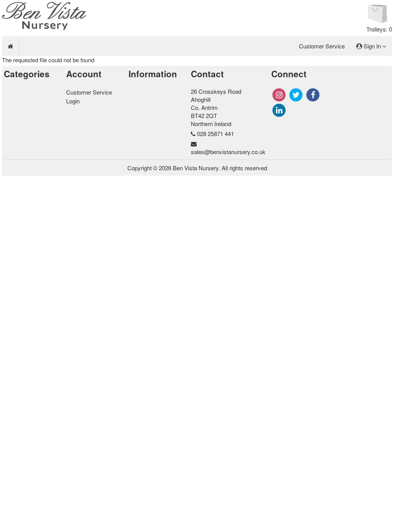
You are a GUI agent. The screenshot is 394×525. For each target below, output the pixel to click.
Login (73, 101)
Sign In (372, 46)
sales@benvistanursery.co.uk (228, 152)
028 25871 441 (215, 134)
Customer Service (322, 46)
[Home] (10, 46)
